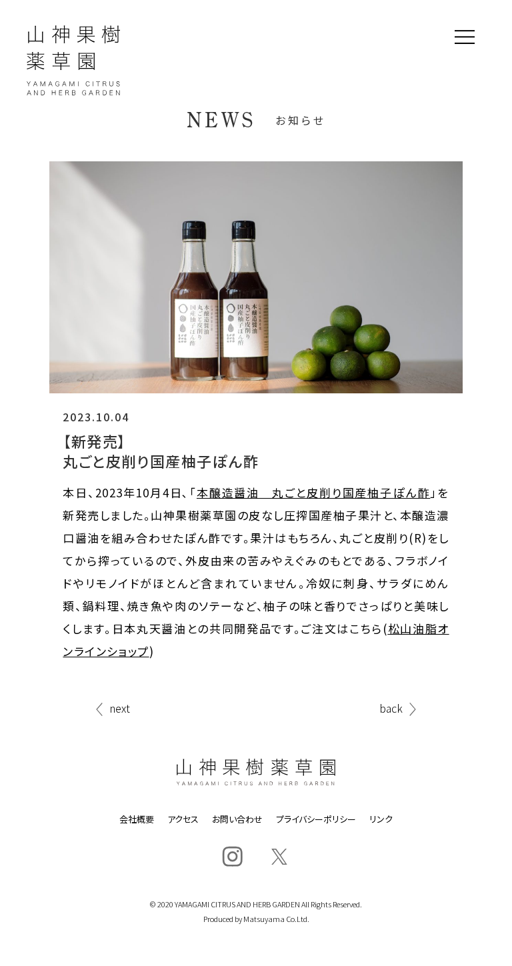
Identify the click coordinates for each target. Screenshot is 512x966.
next (119, 709)
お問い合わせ (237, 819)
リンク (381, 819)
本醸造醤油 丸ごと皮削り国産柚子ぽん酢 (313, 492)
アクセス (183, 819)
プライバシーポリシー (316, 819)
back (391, 709)
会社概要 (136, 819)
